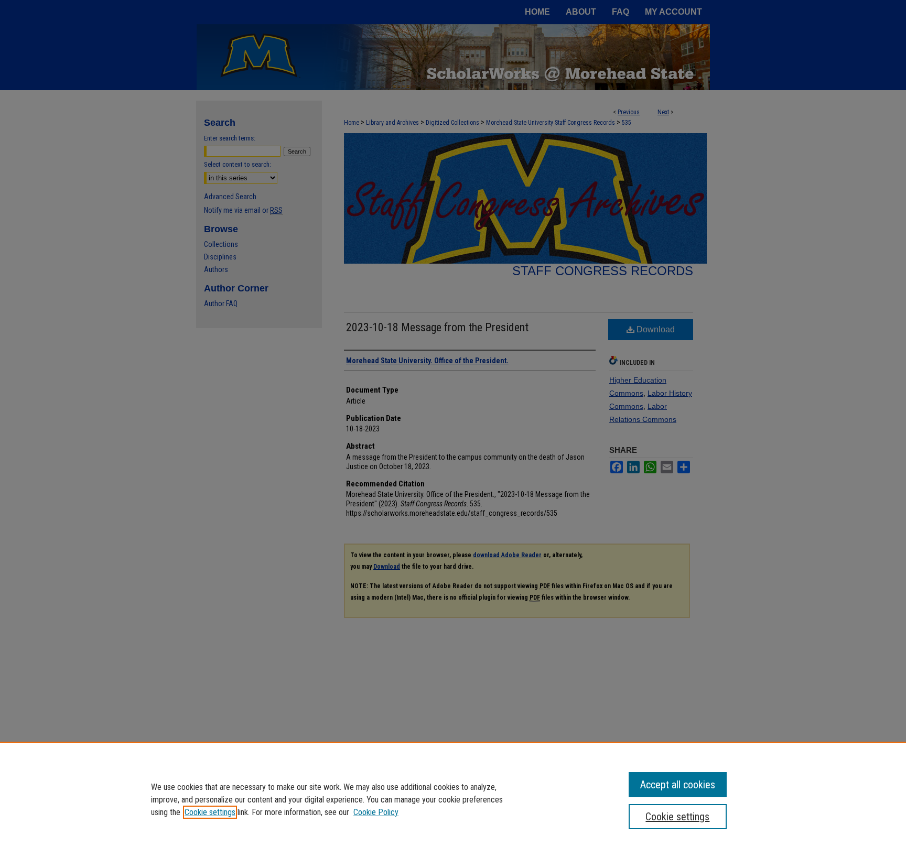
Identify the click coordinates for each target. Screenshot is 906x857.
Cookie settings (210, 812)
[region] (453, 799)
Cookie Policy (375, 812)
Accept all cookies (677, 784)
